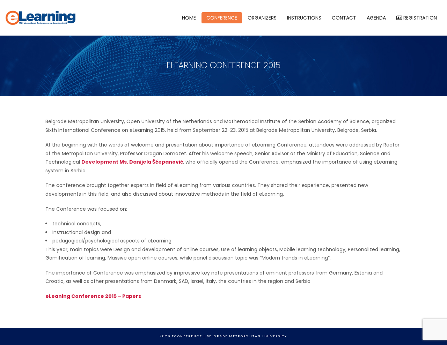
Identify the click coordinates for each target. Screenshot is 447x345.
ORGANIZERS (262, 17)
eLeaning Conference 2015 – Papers (93, 296)
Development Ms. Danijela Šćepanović (132, 161)
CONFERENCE (221, 17)
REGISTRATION (419, 17)
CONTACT (344, 17)
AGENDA (376, 17)
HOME (189, 17)
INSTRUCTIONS (304, 17)
